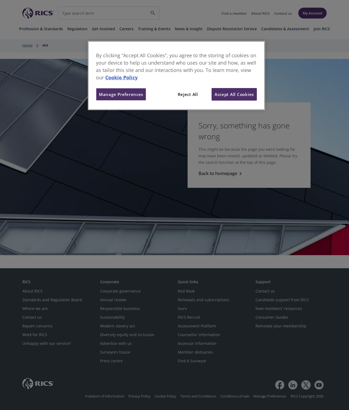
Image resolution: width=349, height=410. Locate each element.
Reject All (188, 94)
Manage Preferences (121, 94)
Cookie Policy (121, 77)
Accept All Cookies (234, 94)
